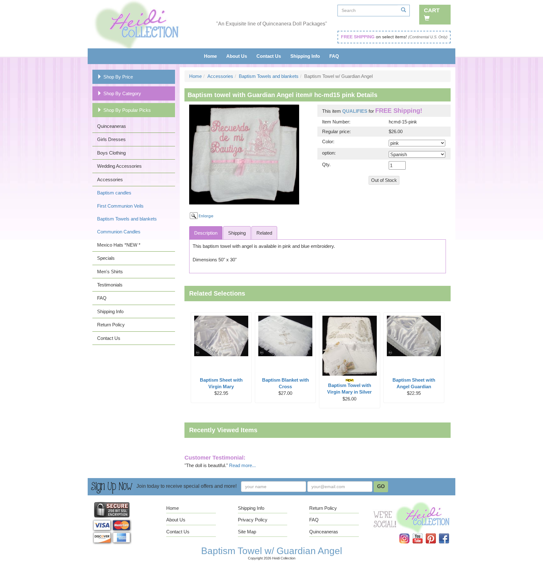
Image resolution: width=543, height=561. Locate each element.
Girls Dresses (111, 139)
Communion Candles (118, 231)
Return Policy (111, 324)
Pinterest (435, 533)
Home (210, 56)
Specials (106, 258)
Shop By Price (118, 76)
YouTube (421, 533)
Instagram (408, 533)
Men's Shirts (110, 271)
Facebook (448, 533)
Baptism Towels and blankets (127, 218)
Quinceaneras (111, 126)
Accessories (110, 179)
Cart (432, 10)
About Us (236, 56)
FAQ (334, 56)
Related (264, 233)
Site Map (247, 531)
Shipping (237, 233)
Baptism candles (114, 192)
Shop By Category (122, 93)
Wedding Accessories (119, 166)
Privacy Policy (252, 519)
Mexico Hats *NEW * (118, 245)
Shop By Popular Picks (127, 110)
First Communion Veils (120, 206)
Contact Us (268, 56)
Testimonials (110, 284)
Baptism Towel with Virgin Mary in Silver (349, 389)
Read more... (242, 465)
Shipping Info (305, 56)
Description (205, 233)
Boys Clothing (111, 152)
